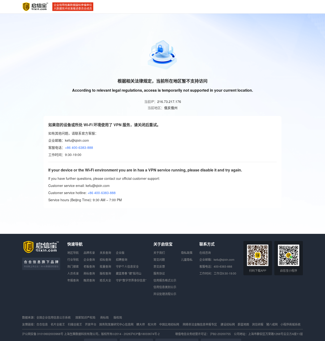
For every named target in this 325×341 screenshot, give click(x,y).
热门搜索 (73, 266)
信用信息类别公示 (164, 287)
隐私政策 (186, 253)
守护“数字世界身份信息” (131, 280)
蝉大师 (140, 324)
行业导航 (73, 259)
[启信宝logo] (35, 6)
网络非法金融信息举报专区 (200, 324)
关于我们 (159, 253)
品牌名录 (89, 253)
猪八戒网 (272, 324)
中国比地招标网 (169, 324)
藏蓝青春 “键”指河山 (128, 273)
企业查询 (89, 259)
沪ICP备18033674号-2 (145, 334)
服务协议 (159, 273)
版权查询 (105, 273)
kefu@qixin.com (224, 259)
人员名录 (73, 273)
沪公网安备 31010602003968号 (43, 334)
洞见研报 (257, 324)
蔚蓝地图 (243, 324)
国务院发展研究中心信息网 (116, 324)
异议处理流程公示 (164, 294)
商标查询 (89, 273)
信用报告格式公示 (164, 280)
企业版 (120, 253)
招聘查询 (121, 259)
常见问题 (159, 259)
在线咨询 (205, 253)
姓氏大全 (105, 280)
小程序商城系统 (290, 324)
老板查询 (89, 266)
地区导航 (73, 253)
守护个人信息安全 (127, 266)
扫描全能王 (75, 324)
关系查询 (105, 253)
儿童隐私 (186, 259)
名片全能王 (58, 324)
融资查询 (89, 280)
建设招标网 (228, 324)
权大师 (152, 324)
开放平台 (90, 324)
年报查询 (73, 280)
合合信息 (42, 324)
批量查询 (105, 266)
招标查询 (105, 259)
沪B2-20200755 (220, 334)
